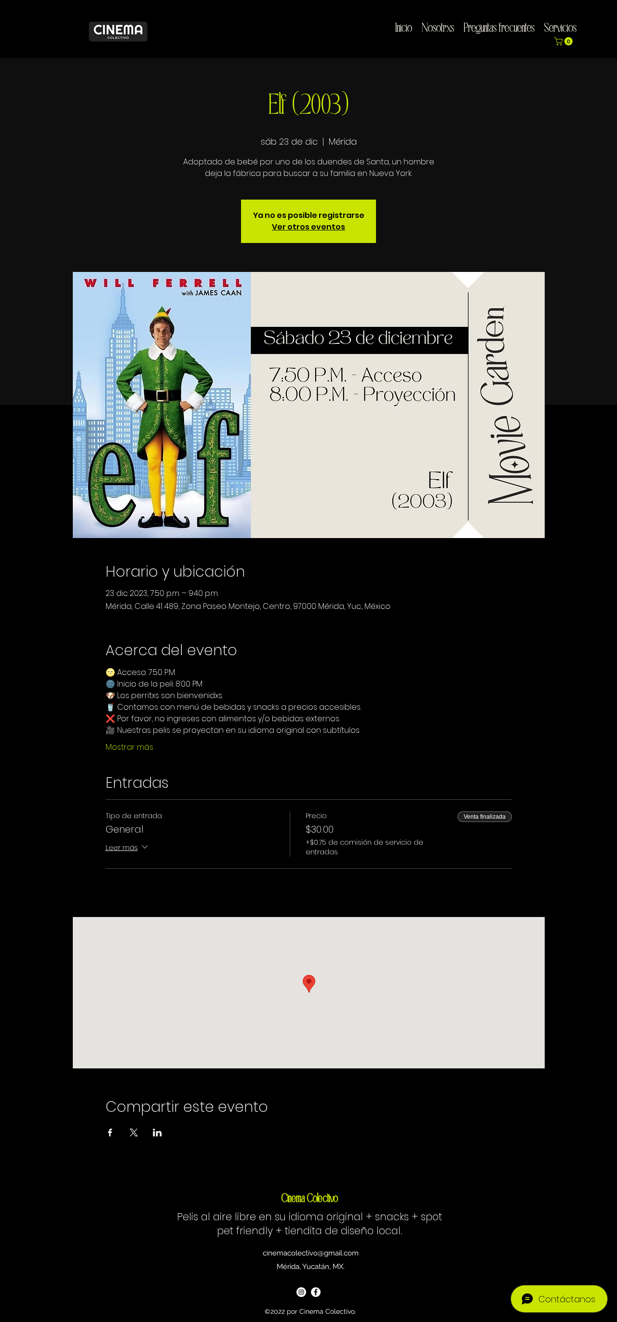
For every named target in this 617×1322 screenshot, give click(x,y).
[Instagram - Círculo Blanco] (301, 1292)
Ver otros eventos (308, 226)
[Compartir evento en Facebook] (110, 1132)
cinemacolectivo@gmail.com (311, 1253)
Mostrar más (129, 747)
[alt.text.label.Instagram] (593, 24)
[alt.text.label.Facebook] (608, 24)
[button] (564, 41)
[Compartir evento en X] (133, 1132)
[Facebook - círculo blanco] (316, 1292)
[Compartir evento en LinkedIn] (157, 1132)
